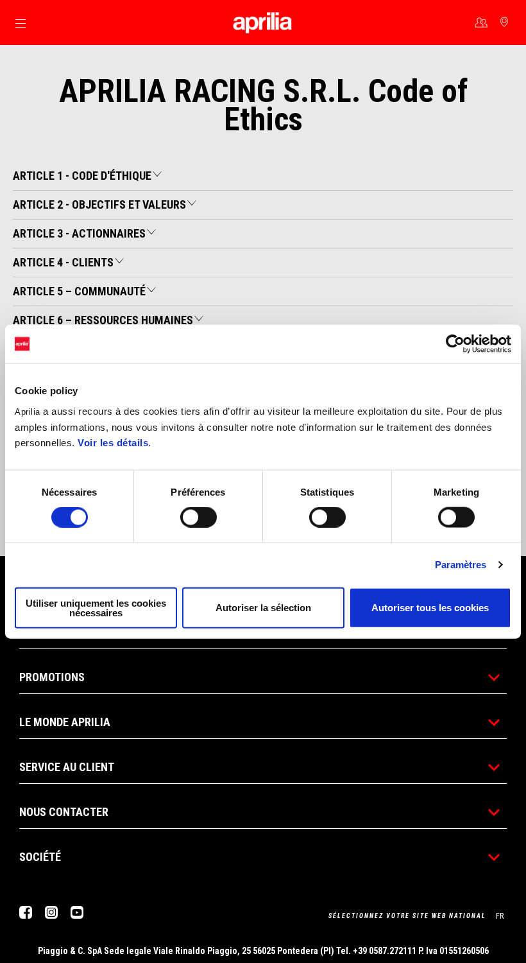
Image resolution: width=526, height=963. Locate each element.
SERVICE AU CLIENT (66, 767)
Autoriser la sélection (263, 607)
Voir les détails (113, 442)
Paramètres (461, 564)
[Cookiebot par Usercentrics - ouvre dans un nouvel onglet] (455, 344)
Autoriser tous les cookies (430, 607)
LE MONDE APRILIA (64, 722)
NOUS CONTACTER (63, 812)
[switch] (198, 517)
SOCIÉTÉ (40, 856)
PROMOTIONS (52, 677)
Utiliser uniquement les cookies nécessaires (96, 607)
